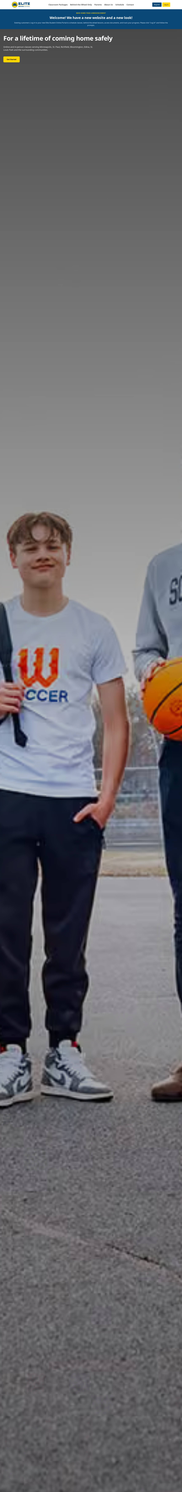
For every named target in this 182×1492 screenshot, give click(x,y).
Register (157, 5)
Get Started (11, 59)
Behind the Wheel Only (81, 4)
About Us (108, 4)
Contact (130, 4)
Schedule (119, 4)
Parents (98, 4)
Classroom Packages (58, 4)
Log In (166, 5)
